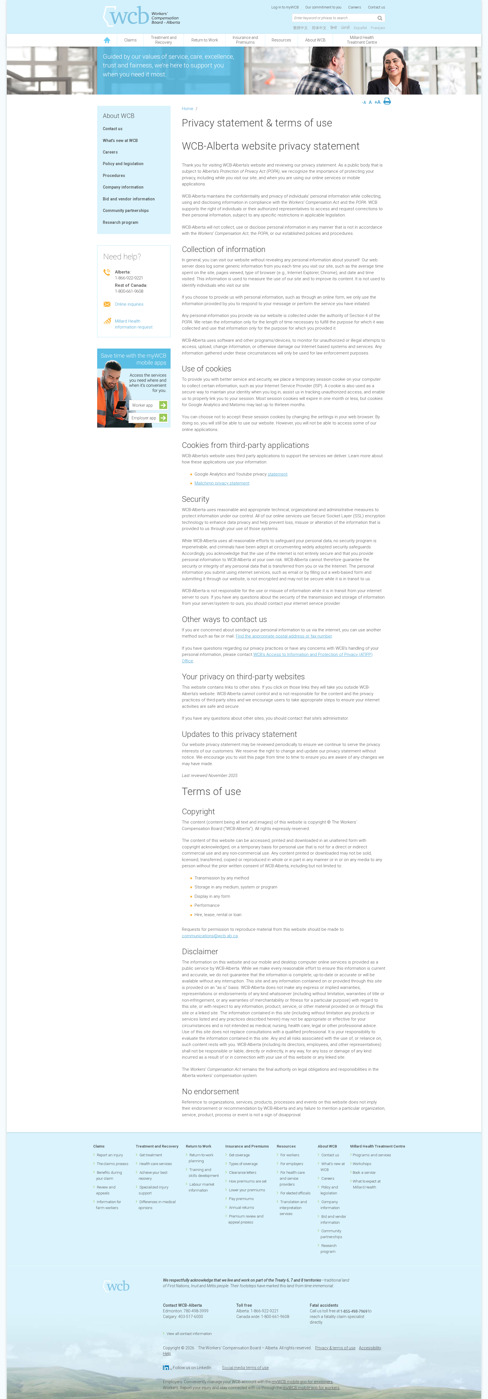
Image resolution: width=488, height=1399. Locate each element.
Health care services (156, 1164)
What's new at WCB (120, 140)
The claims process (112, 1164)
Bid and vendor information (129, 199)
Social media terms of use (245, 1367)
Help (167, 1353)
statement (277, 474)
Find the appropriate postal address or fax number (284, 636)
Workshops (362, 1164)
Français (378, 28)
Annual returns (241, 1207)
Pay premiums (241, 1199)
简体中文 (319, 28)
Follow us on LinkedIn (192, 1367)
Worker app (144, 405)
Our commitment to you (323, 7)
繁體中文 (300, 28)
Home (187, 108)
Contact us (376, 7)
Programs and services (372, 1155)
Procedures (114, 175)
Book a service (364, 1172)
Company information (123, 187)
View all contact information (189, 1334)
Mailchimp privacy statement (222, 483)
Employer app (144, 418)
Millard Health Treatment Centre (362, 40)
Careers (354, 7)
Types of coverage (243, 1164)
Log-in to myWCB (285, 7)
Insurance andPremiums (245, 40)
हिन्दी (333, 28)
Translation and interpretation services (293, 1208)
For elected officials (295, 1193)
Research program (120, 222)
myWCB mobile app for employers (302, 1382)
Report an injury (110, 1155)
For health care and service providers (292, 1178)
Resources (281, 40)
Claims (130, 40)
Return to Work (204, 40)
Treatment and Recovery (157, 1146)
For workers (289, 1155)
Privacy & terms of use (335, 1348)
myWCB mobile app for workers (311, 1387)
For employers (291, 1164)
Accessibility (370, 1348)
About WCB (315, 40)
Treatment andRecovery (164, 40)
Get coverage (239, 1155)
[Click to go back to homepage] (107, 40)
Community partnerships (126, 210)
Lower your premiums (247, 1190)
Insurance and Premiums (247, 1146)
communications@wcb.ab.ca (210, 935)
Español (360, 28)
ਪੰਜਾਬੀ (345, 28)
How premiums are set (248, 1181)
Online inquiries (129, 304)
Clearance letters (242, 1172)
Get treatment (151, 1155)
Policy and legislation (123, 163)
